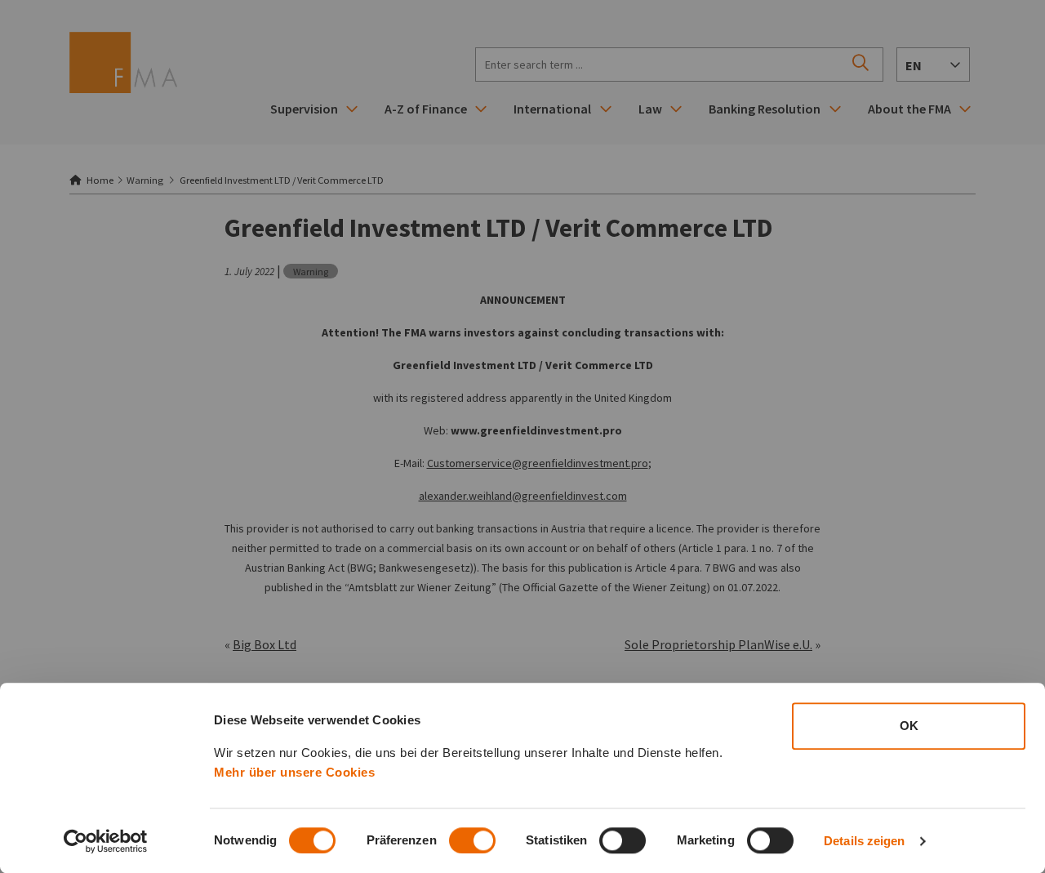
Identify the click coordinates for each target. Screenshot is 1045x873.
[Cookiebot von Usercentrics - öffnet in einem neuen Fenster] (105, 841)
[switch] (472, 840)
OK (909, 726)
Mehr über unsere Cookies (294, 772)
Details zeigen (864, 841)
